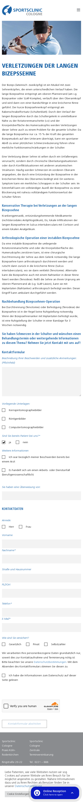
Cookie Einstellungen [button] (18, 794)
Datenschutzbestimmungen (50, 662)
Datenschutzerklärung (28, 786)
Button (78, 11)
